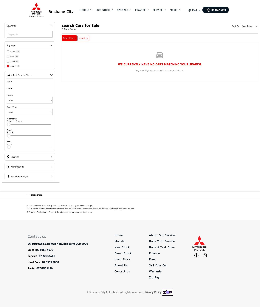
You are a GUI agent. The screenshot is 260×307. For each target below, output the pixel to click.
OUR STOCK (103, 10)
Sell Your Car (158, 265)
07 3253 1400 (47, 256)
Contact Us (122, 271)
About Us (121, 265)
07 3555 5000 (50, 262)
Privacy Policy (152, 292)
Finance (154, 253)
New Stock (122, 247)
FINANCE (140, 10)
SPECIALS (122, 10)
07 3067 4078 (218, 10)
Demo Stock (123, 253)
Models (120, 241)
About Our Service (162, 235)
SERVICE (158, 10)
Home (119, 235)
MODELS (84, 10)
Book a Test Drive (162, 247)
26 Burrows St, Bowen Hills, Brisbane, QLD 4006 (58, 243)
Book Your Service (162, 241)
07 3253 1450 (44, 268)
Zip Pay (154, 277)
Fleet (152, 259)
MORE (173, 10)
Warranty (155, 271)
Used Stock (122, 259)
